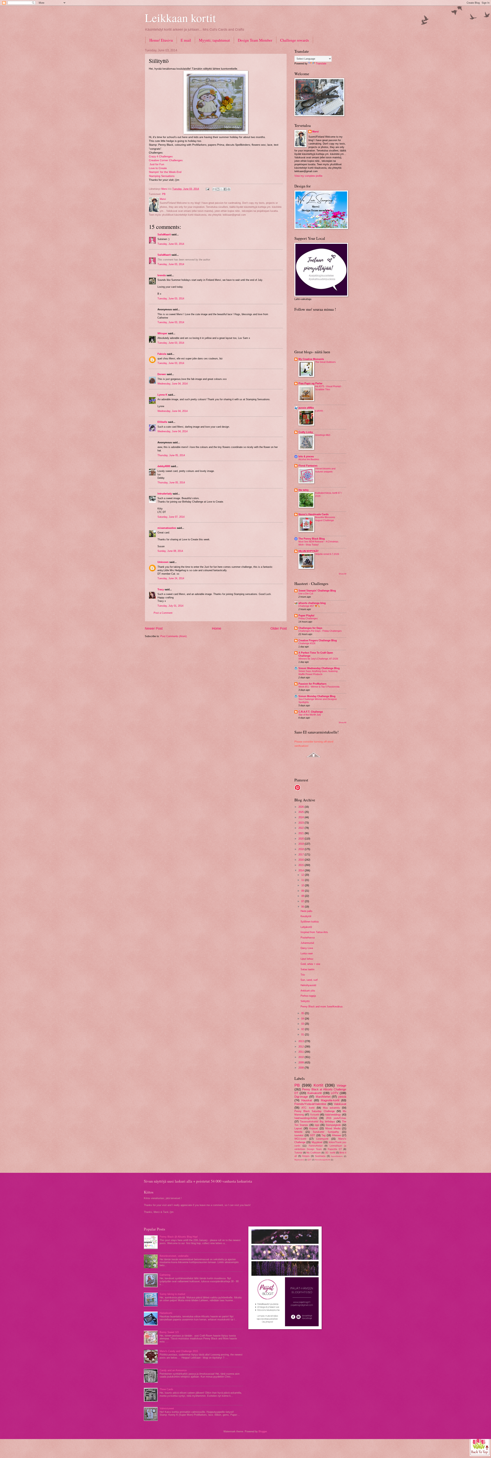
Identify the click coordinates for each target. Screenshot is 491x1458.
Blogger (263, 1431)
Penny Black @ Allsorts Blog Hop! (179, 1236)
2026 (301, 806)
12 (303, 874)
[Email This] (214, 189)
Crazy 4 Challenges (161, 156)
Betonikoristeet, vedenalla (174, 1255)
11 (303, 880)
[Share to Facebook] (225, 189)
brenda (161, 275)
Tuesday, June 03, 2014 (170, 243)
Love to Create (158, 168)
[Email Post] (207, 188)
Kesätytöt (306, 916)
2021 (301, 833)
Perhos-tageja (308, 995)
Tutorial (298, 1153)
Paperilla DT (335, 1149)
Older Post (278, 628)
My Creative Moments (311, 359)
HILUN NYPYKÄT (308, 551)
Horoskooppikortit (322, 1160)
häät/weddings (333, 1114)
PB (164, 194)
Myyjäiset (317, 1142)
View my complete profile (308, 175)
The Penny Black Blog (311, 538)
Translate (321, 63)
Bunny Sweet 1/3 (169, 1332)
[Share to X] (221, 189)
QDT (309, 1160)
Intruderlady (164, 493)
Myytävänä (299, 1160)
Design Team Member (255, 40)
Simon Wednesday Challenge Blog (319, 668)
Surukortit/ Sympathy (326, 1131)
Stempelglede (333, 1125)
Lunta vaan (307, 953)
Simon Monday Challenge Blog (316, 696)
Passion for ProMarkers (312, 683)
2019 (301, 843)
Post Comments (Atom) (173, 636)
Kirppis (306, 1156)
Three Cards (166, 1389)
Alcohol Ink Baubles (308, 459)
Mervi (315, 131)
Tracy (160, 589)
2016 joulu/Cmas (336, 1118)
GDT (312, 1135)
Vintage (341, 1085)
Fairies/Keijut (315, 1146)
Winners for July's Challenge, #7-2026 (318, 658)
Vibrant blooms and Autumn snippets (325, 470)
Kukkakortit (314, 1093)
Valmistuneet (167, 1408)
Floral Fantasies (307, 465)
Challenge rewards (294, 40)
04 (303, 1018)
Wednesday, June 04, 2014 (172, 383)
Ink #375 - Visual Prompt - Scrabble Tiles (328, 388)
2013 (301, 1041)
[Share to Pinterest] (229, 189)
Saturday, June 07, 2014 (171, 516)
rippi (317, 1125)
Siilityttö (305, 1001)
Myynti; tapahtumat (214, 40)
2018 (301, 849)
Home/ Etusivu (161, 40)
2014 (301, 870)
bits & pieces (306, 456)
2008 (301, 1067)
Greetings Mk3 (322, 435)
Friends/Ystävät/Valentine (310, 1104)
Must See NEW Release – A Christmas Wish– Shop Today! (318, 543)
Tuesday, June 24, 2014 (170, 578)
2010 (301, 1057)
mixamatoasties (166, 528)
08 (303, 896)
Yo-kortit (314, 1114)
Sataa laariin (307, 969)
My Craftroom (313, 1153)
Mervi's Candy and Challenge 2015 (179, 1351)
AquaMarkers (337, 1156)
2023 (301, 822)
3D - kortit (330, 1153)
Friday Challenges (308, 618)
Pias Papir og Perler (310, 383)
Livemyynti (322, 1138)
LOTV (334, 1093)
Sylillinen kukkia (310, 921)
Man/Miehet (323, 1096)
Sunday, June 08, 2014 (170, 551)
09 (303, 890)
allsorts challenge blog (312, 603)
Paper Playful (306, 615)
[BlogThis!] (218, 189)
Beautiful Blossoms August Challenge (325, 519)
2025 (301, 812)
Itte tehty (303, 490)
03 (303, 1023)
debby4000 (163, 466)
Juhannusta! (307, 942)
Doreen (161, 374)
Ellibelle (162, 422)
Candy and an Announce (173, 1370)
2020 (301, 838)
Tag (323, 1135)
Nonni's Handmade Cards (313, 514)
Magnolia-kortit (330, 1100)
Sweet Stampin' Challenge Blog (317, 590)
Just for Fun (157, 164)
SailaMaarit (164, 234)
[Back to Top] (480, 1445)
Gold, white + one (310, 964)
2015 (301, 865)
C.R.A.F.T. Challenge (310, 711)
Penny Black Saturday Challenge (314, 1111)
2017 (301, 854)
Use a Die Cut (305, 593)
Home (216, 628)
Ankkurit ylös (308, 990)
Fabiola (161, 353)
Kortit (318, 1085)
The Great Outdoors (325, 362)
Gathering (165, 1274)
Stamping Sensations (162, 176)
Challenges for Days (310, 628)
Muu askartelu (331, 1107)
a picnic (319, 410)
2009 (301, 1062)
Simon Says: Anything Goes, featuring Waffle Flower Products (318, 673)
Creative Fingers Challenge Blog (317, 640)
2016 (301, 859)
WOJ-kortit (300, 1138)
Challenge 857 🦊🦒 (309, 606)
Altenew (336, 1135)
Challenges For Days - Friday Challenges (320, 631)
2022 (301, 827)
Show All (342, 574)
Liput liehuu (307, 958)
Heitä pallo (306, 911)
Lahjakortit (306, 927)
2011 (301, 1051)
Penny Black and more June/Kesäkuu (322, 1006)
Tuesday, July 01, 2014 (170, 605)
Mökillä (298, 1131)
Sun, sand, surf (309, 979)
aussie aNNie (306, 407)
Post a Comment (163, 612)
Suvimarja (320, 1156)
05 (303, 1013)
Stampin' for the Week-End (165, 172)
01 (303, 1034)
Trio (303, 974)
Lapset (298, 1128)
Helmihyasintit (308, 985)
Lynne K (162, 394)
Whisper (162, 333)
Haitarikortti (166, 1313)
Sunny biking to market (172, 1294)
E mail (186, 40)
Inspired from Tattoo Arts (314, 932)
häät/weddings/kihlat (305, 1118)
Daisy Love (307, 948)
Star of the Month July (309, 714)
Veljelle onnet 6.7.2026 (327, 554)
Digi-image (301, 1096)
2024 (301, 817)
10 (303, 885)
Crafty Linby (305, 432)
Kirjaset (313, 1128)
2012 (301, 1046)
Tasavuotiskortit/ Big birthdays (317, 1121)
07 (303, 901)
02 (303, 1029)
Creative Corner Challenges (166, 160)
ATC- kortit (308, 1107)
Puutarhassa (308, 937)
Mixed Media (332, 1128)
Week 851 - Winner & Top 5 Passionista (318, 686)
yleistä (342, 1096)
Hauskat (306, 1100)
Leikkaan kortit (180, 17)
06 (303, 906)
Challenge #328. (307, 643)
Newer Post (154, 628)
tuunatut (298, 1135)
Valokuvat (340, 1104)
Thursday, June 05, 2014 (171, 455)
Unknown (163, 562)
